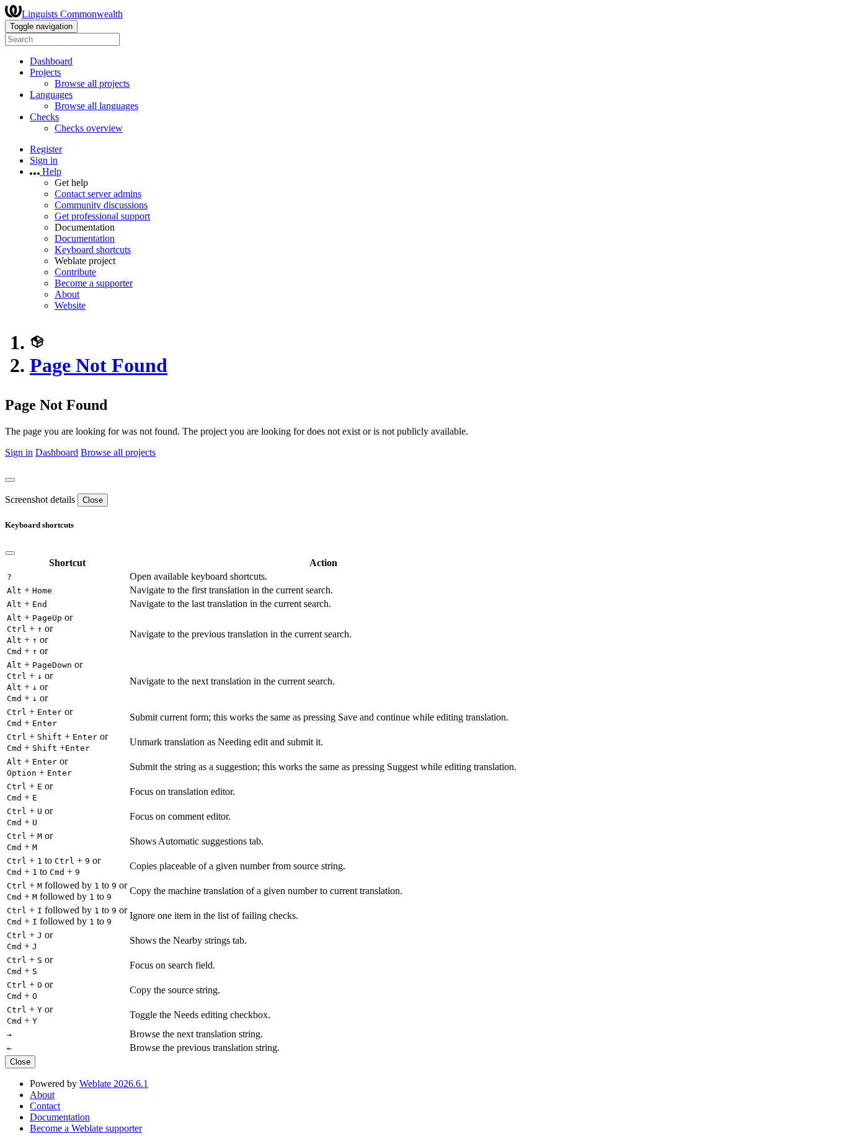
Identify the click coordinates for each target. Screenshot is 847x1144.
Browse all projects (92, 83)
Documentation (85, 238)
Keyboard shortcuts (93, 249)
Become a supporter (94, 283)
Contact (45, 1106)
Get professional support (102, 216)
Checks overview (89, 128)
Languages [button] (51, 94)
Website (70, 305)
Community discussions (101, 205)
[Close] (10, 480)
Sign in (44, 160)
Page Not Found (98, 365)
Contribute (75, 272)
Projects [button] (45, 72)
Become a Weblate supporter (86, 1128)
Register (46, 149)
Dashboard (51, 61)
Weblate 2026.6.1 (113, 1083)
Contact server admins (98, 193)
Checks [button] (44, 117)
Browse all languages (96, 105)
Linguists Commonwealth (72, 14)
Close (92, 500)
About (67, 294)
